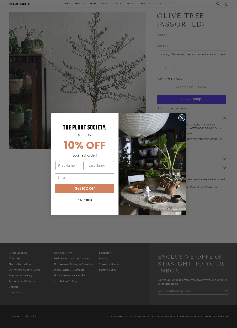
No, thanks (85, 200)
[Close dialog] (182, 118)
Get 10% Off (85, 188)
